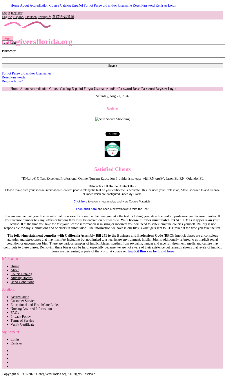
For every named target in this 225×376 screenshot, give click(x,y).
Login (172, 5)
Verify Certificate (22, 324)
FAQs (15, 312)
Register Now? (12, 81)
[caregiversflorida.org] (28, 34)
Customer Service (23, 301)
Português (44, 17)
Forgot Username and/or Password (108, 88)
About (24, 5)
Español (77, 5)
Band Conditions (22, 282)
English (7, 17)
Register (161, 5)
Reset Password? (13, 77)
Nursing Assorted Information (31, 308)
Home (15, 5)
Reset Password (144, 5)
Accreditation (39, 5)
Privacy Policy (21, 316)
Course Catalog (60, 5)
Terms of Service (22, 320)
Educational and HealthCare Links (34, 305)
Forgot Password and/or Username (108, 5)
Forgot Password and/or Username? (26, 73)
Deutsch (31, 17)
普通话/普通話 (63, 17)
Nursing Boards (22, 278)
